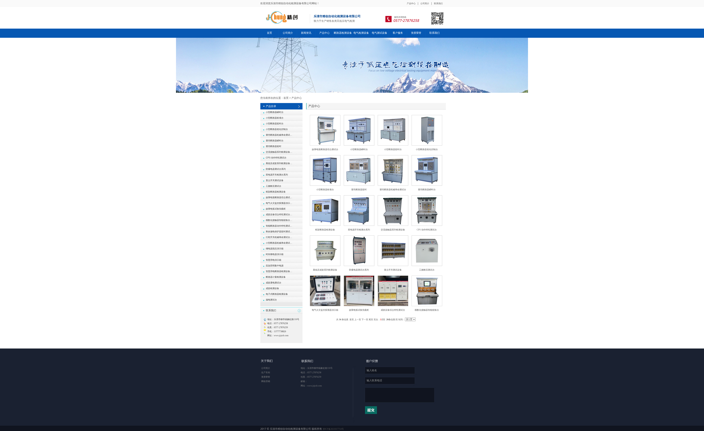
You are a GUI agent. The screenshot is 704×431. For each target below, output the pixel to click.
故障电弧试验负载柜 (359, 310)
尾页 (371, 319)
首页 (269, 33)
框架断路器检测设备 (325, 229)
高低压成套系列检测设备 (325, 270)
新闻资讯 (306, 33)
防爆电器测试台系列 (359, 270)
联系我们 (438, 3)
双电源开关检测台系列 (359, 229)
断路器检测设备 (343, 33)
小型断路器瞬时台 (359, 149)
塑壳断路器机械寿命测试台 (393, 189)
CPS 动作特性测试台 (427, 229)
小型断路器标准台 (325, 189)
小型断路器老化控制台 (427, 149)
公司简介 (424, 3)
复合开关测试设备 (393, 270)
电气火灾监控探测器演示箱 (325, 310)
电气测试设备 (379, 33)
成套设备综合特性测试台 (393, 310)
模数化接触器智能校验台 (427, 310)
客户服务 (398, 33)
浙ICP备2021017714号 (333, 429)
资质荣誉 (416, 33)
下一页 (365, 319)
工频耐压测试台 (426, 270)
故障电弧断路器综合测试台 (325, 149)
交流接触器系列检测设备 (393, 229)
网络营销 (265, 381)
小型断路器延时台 (393, 149)
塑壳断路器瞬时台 (427, 189)
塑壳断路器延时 (359, 189)
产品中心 (411, 3)
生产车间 (265, 372)
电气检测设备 (361, 33)
